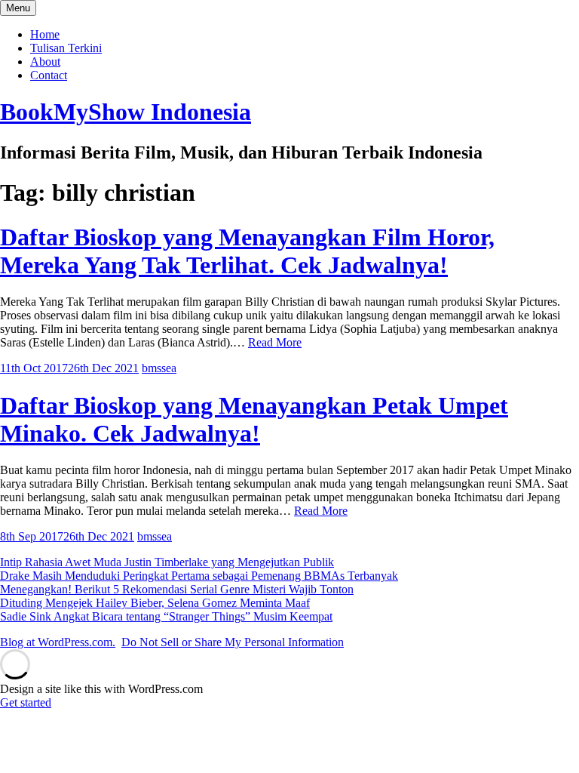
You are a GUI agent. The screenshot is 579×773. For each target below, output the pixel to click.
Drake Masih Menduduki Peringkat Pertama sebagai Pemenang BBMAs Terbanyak (199, 575)
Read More (275, 342)
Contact (48, 75)
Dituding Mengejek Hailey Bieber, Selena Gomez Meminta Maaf (155, 602)
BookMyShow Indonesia (125, 111)
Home (45, 34)
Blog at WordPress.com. (57, 642)
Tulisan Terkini (66, 48)
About (45, 61)
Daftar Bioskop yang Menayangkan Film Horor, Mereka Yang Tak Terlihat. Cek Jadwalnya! (247, 251)
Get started (25, 702)
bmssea (159, 368)
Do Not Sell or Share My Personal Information (232, 642)
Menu (18, 8)
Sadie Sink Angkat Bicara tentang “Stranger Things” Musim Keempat (166, 616)
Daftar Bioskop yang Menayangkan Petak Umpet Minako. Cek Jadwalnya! (254, 419)
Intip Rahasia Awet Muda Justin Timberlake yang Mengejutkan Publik (167, 562)
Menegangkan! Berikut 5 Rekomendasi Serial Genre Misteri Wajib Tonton (177, 589)
